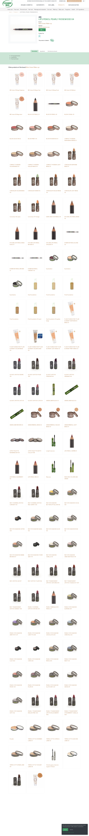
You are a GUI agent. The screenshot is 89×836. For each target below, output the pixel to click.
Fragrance (67, 9)
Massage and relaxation (40, 9)
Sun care (49, 9)
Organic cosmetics (26, 5)
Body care (10, 9)
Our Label (51, 5)
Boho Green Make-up (32, 67)
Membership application (74, 1)
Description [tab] (34, 51)
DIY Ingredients (80, 9)
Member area (62, 1)
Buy (43, 29)
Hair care (30, 9)
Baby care (61, 9)
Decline (71, 829)
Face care (16, 9)
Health (73, 9)
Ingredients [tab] (42, 51)
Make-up (55, 9)
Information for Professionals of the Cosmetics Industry (42, 1)
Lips (40, 17)
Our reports (40, 5)
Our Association (73, 5)
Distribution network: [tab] (52, 51)
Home (10, 12)
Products (61, 5)
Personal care (23, 9)
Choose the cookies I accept (68, 832)
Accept (65, 829)
